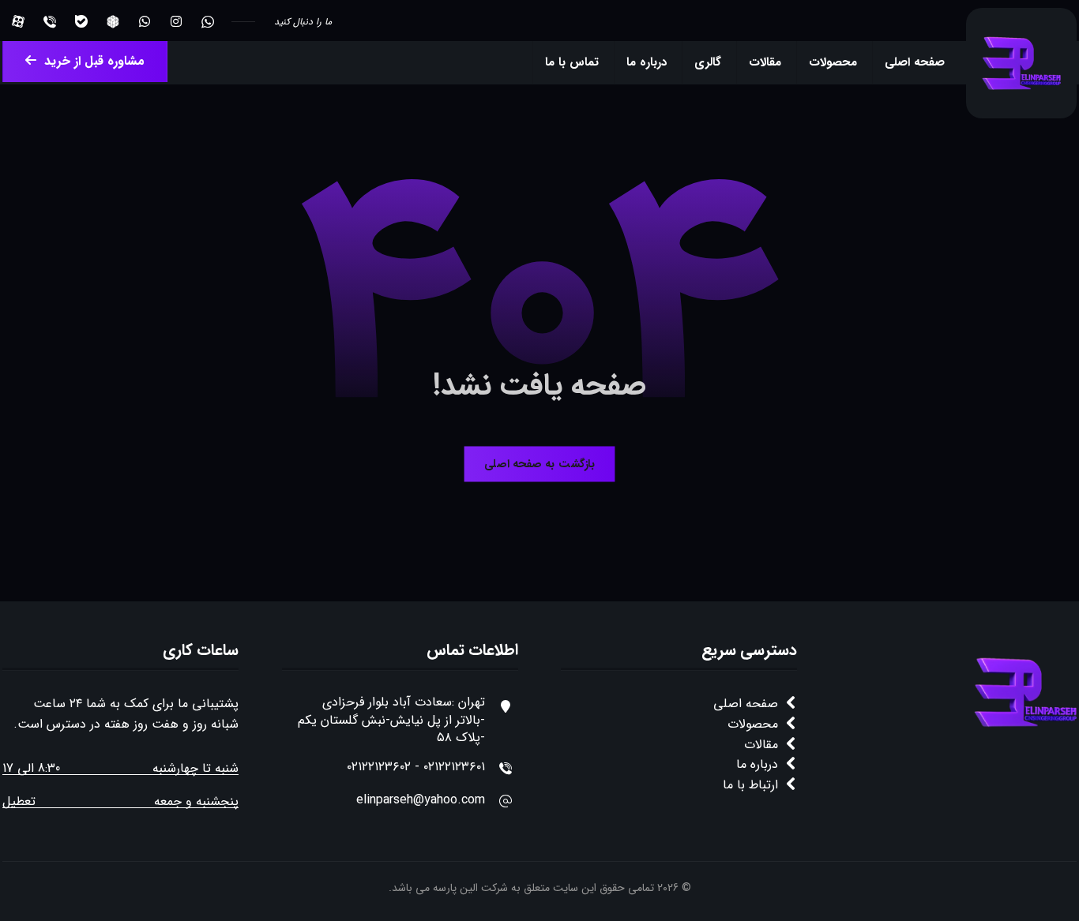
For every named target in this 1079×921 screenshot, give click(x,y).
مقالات (761, 744)
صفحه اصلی (745, 703)
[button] (207, 21)
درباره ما (757, 764)
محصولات (752, 724)
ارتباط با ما (750, 785)
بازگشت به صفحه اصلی (539, 464)
